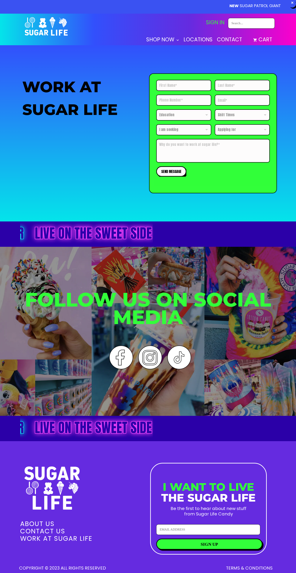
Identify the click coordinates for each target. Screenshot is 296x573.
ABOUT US (37, 523)
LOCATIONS (198, 40)
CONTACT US (42, 531)
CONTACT (229, 40)
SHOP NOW (161, 40)
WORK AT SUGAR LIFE (56, 538)
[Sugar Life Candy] (46, 27)
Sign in (215, 22)
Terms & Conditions (249, 568)
